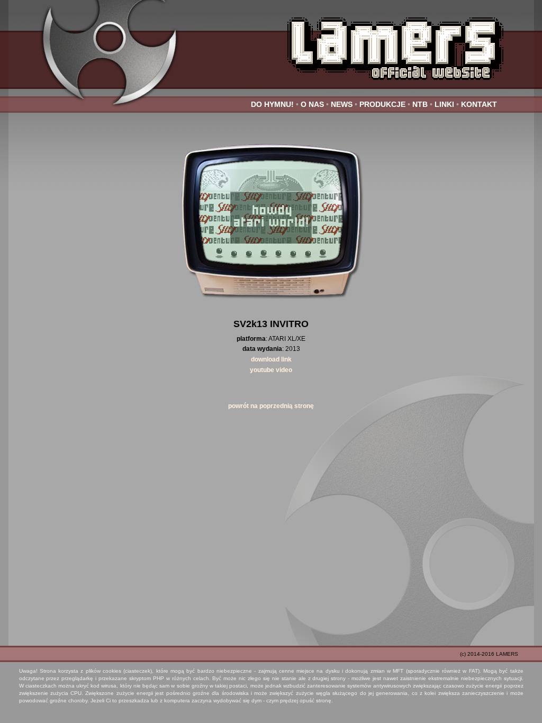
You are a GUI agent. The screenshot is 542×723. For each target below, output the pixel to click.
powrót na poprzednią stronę (271, 406)
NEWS (342, 104)
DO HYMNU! (272, 104)
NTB (420, 104)
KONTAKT (479, 104)
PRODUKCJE (382, 104)
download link (271, 359)
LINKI (444, 104)
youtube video (271, 370)
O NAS (312, 104)
